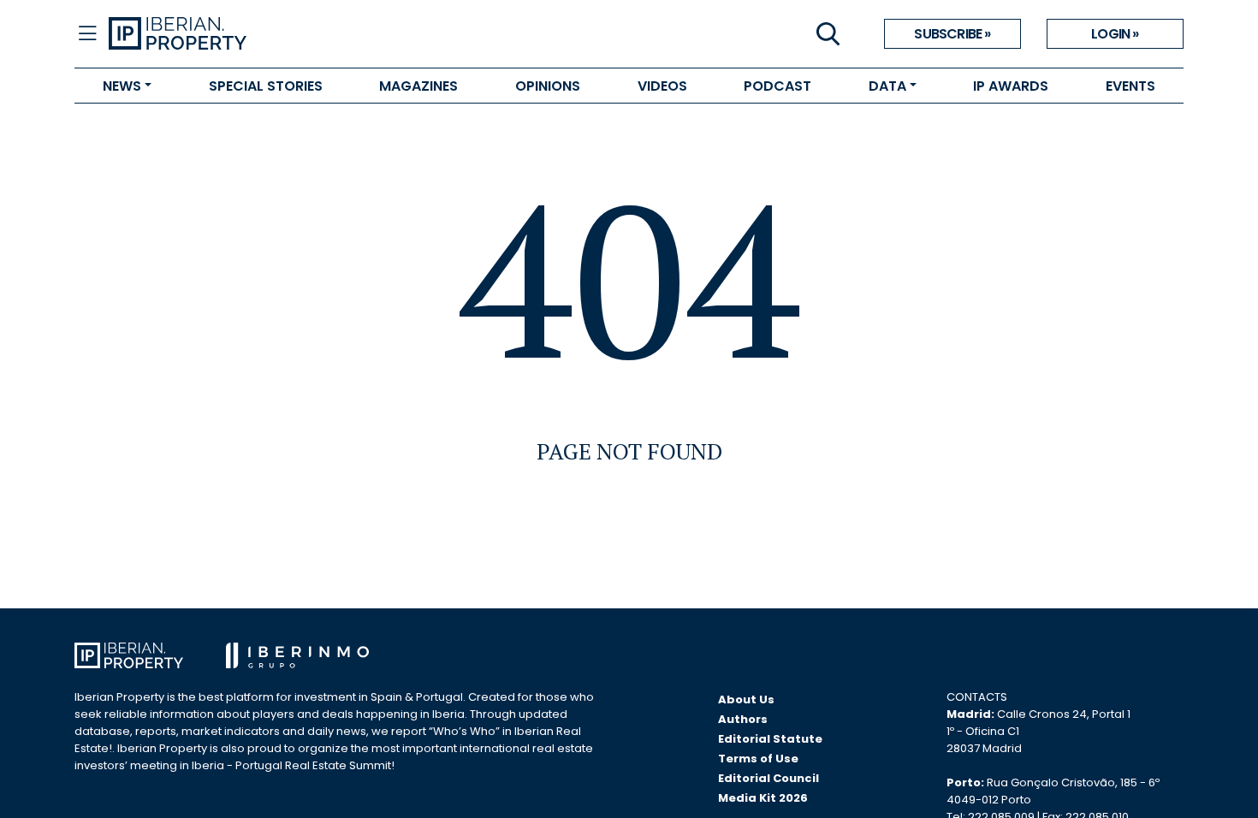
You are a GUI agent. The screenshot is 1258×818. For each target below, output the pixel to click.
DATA (887, 86)
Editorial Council (768, 778)
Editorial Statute (770, 739)
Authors (743, 719)
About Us (746, 699)
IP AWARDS (1010, 86)
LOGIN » (1114, 34)
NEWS (122, 86)
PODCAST (777, 86)
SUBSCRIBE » (952, 34)
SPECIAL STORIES (266, 86)
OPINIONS (547, 86)
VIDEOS (662, 86)
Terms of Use (758, 758)
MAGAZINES (418, 86)
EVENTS (1130, 86)
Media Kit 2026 (763, 798)
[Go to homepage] (369, 34)
